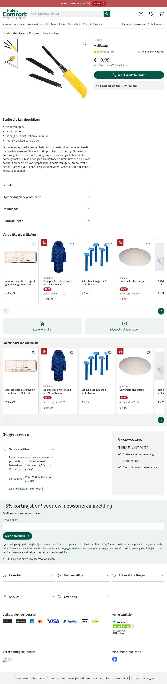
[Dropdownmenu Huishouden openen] (27, 24)
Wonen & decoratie (38, 24)
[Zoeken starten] (107, 14)
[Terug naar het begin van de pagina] (163, 660)
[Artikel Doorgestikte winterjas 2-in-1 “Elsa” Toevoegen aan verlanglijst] (71, 244)
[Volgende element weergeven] (161, 311)
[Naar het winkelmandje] (161, 13)
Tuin (53, 24)
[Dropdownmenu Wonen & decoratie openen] (50, 24)
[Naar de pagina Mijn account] (141, 13)
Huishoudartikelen (14, 33)
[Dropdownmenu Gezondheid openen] (82, 24)
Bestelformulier (155, 24)
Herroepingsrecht (117, 678)
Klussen (34, 33)
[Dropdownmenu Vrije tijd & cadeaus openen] (105, 24)
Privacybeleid (76, 678)
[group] (56, 72)
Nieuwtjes (139, 24)
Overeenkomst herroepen (30, 678)
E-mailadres (10, 520)
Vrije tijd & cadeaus (93, 24)
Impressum (58, 678)
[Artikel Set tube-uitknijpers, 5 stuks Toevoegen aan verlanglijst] (109, 244)
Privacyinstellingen (142, 678)
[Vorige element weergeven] (6, 311)
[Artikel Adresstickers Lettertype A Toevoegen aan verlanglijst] (33, 244)
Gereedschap (50, 33)
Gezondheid (74, 24)
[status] (66, 13)
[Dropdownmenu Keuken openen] (12, 24)
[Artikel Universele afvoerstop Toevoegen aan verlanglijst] (148, 244)
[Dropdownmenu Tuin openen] (57, 24)
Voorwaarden (95, 678)
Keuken (7, 24)
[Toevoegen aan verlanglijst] (84, 44)
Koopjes (126, 24)
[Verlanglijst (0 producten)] (151, 13)
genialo (99, 40)
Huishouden (19, 24)
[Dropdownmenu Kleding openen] (67, 24)
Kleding (62, 24)
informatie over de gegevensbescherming (66, 548)
